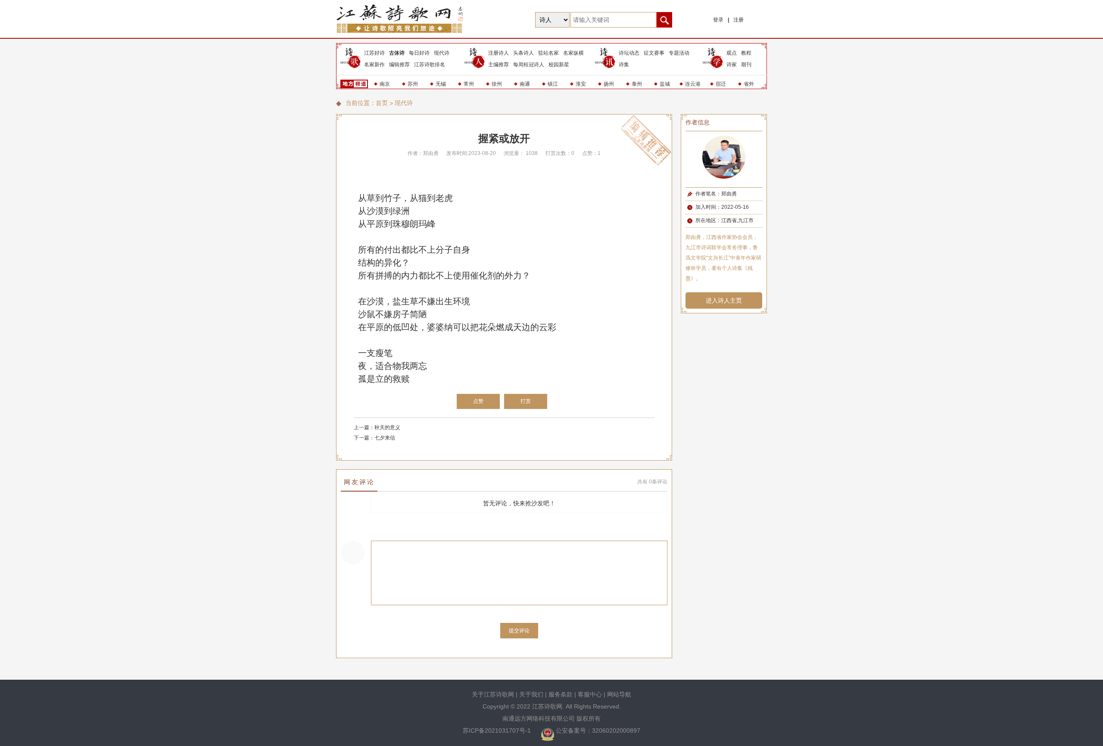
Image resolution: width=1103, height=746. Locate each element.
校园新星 (558, 65)
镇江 (553, 84)
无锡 (441, 84)
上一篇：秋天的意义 (377, 427)
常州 (469, 84)
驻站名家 (548, 53)
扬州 (609, 84)
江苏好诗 (374, 53)
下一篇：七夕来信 (374, 438)
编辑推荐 (399, 65)
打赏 (525, 401)
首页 (382, 102)
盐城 (665, 84)
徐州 (497, 84)
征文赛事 (654, 53)
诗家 (731, 65)
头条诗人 (523, 53)
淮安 (581, 84)
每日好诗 (419, 53)
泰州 (637, 84)
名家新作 (374, 65)
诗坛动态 (629, 53)
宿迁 (721, 84)
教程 (746, 53)
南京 (385, 84)
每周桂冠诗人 (528, 65)
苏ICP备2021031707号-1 (498, 730)
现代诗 (441, 53)
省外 (749, 84)
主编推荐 (498, 65)
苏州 (413, 84)
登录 (718, 20)
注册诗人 (498, 53)
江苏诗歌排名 (429, 65)
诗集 (624, 65)
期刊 (746, 65)
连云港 (693, 84)
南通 (525, 84)
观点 (731, 53)
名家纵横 (573, 53)
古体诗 (397, 53)
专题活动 (679, 53)
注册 (738, 20)
